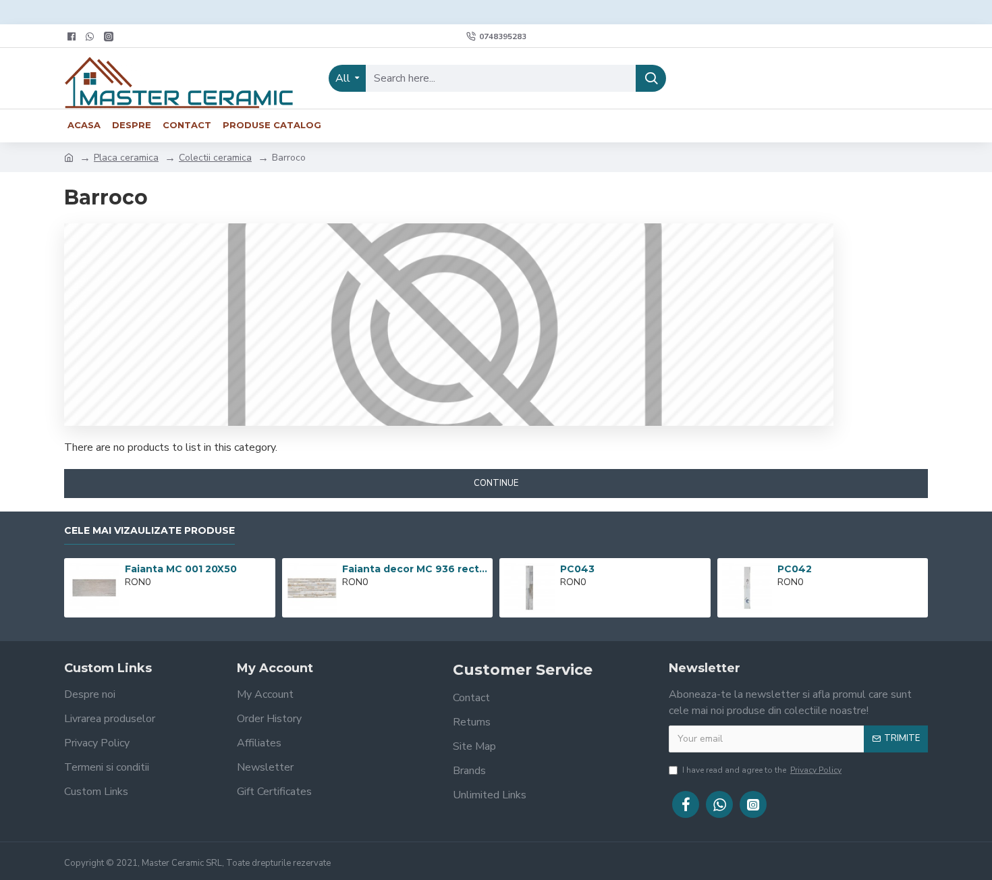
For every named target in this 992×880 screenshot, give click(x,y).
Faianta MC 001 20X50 (181, 569)
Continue (496, 483)
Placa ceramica (126, 157)
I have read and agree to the (762, 770)
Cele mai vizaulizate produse (149, 531)
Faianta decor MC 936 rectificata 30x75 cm (415, 569)
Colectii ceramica (215, 157)
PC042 (794, 569)
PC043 (577, 569)
